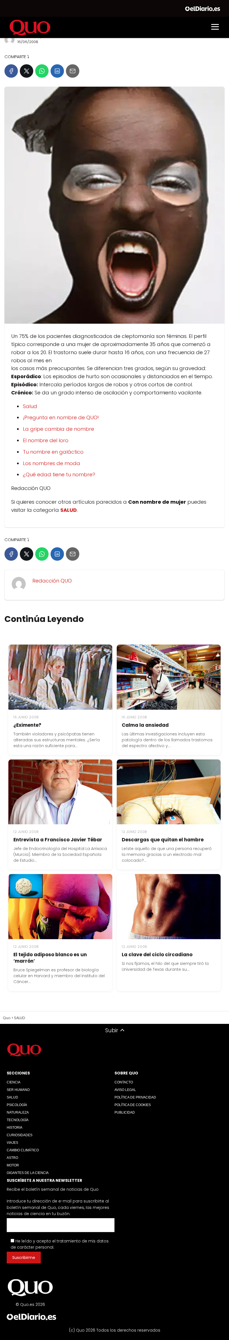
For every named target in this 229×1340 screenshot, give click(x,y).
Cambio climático (23, 1150)
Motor (13, 1165)
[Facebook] (11, 71)
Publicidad (125, 1112)
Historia (14, 1128)
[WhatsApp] (42, 71)
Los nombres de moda (51, 463)
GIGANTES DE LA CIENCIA (28, 1173)
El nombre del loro (45, 440)
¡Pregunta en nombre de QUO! (61, 417)
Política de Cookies (133, 1105)
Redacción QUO (52, 580)
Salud (30, 406)
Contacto (124, 1082)
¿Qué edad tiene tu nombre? (59, 474)
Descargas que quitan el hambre (163, 839)
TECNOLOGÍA (17, 1120)
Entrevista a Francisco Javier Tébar (57, 839)
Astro (12, 1158)
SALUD (12, 1097)
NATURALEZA (18, 1112)
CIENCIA (13, 1082)
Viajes (12, 1143)
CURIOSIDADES (19, 1135)
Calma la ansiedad (145, 725)
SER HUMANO (18, 1090)
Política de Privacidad (135, 1097)
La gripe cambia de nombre (58, 428)
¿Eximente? (27, 725)
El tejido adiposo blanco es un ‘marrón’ (50, 957)
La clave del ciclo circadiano (157, 954)
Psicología (17, 1105)
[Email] (72, 71)
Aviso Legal (125, 1090)
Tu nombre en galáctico (53, 451)
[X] (26, 71)
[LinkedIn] (57, 71)
